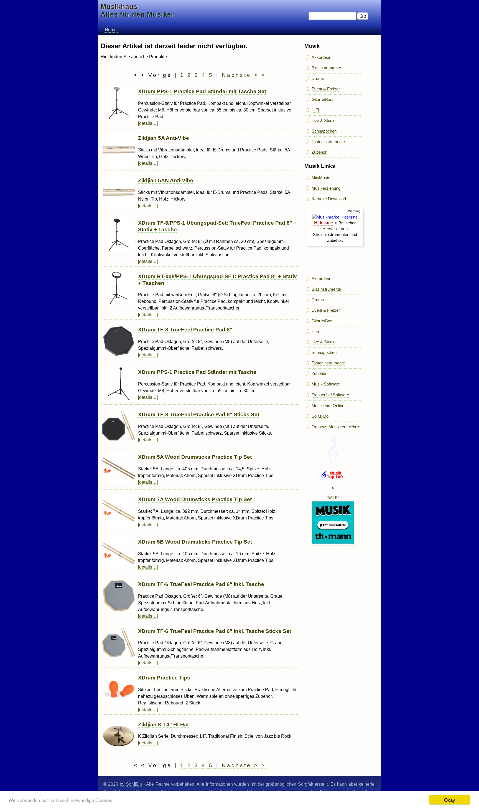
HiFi (315, 110)
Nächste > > (244, 75)
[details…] (148, 123)
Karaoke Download (329, 198)
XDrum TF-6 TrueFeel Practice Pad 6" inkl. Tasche (201, 584)
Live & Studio (323, 120)
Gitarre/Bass (323, 99)
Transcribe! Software (330, 394)
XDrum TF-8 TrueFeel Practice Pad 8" (185, 330)
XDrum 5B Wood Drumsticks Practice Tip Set (195, 542)
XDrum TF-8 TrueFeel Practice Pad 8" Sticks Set (198, 414)
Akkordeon (321, 57)
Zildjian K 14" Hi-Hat (163, 724)
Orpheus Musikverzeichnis (336, 426)
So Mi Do (320, 416)
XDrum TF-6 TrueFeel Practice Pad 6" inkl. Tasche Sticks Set (214, 631)
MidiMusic (321, 177)
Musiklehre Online (328, 405)
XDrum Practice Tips (164, 678)
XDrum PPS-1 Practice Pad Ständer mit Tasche (197, 372)
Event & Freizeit (326, 89)
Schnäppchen (324, 131)
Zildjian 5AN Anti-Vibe (165, 180)
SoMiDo (134, 784)
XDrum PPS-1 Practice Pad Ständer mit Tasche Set (202, 91)
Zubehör (319, 152)
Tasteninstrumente (328, 141)
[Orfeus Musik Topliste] (333, 477)
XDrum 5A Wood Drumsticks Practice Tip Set (195, 457)
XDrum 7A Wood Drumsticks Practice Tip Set (195, 499)
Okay (449, 799)
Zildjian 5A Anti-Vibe (163, 138)
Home (111, 29)
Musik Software (326, 384)
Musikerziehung (326, 188)
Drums (318, 78)
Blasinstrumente (326, 67)
